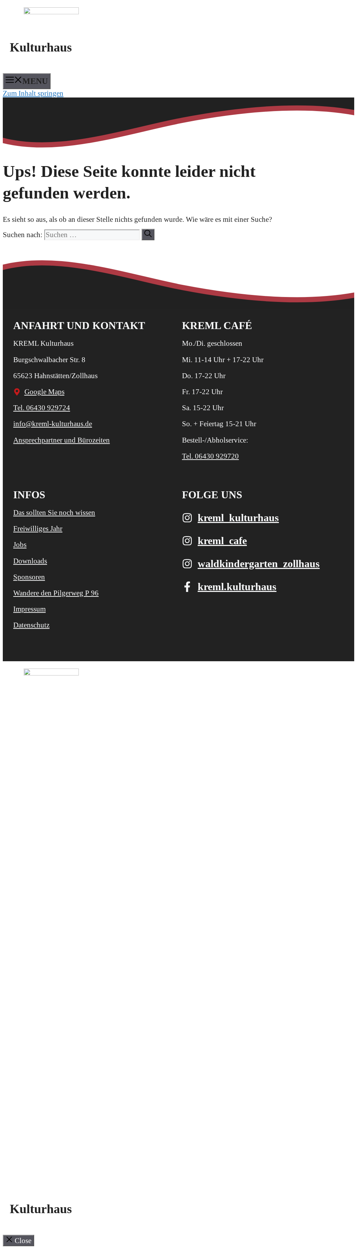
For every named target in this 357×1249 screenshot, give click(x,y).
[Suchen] (148, 234)
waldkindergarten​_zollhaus (259, 563)
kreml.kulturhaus (237, 586)
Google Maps (44, 392)
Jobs (19, 544)
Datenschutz (31, 625)
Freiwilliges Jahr (37, 528)
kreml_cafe (222, 540)
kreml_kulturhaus (238, 517)
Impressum (29, 609)
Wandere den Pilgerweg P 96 (56, 593)
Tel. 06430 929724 (41, 408)
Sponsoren (29, 577)
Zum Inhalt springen (33, 93)
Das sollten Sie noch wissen (54, 512)
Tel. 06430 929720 (210, 456)
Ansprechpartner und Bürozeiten (61, 440)
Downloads (30, 561)
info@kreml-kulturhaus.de (52, 424)
